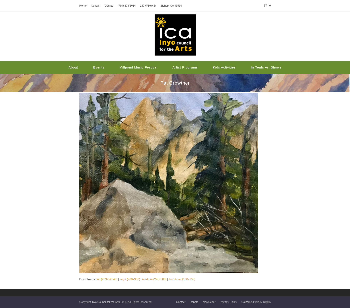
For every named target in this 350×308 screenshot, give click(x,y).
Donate (194, 302)
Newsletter (209, 302)
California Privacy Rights (256, 302)
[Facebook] (270, 6)
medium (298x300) (154, 279)
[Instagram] (265, 6)
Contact (180, 302)
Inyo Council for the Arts (106, 302)
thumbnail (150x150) (182, 279)
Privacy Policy (228, 302)
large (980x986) (130, 279)
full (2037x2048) (106, 279)
